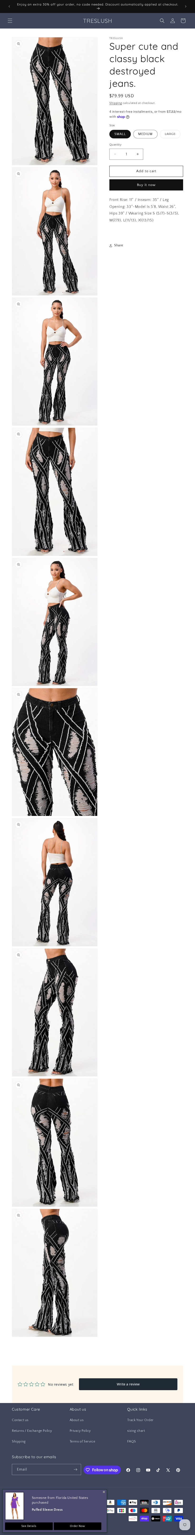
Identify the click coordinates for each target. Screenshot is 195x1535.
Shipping (115, 103)
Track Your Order (140, 1420)
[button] (10, 20)
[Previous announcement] (9, 6)
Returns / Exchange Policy (32, 1431)
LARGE (172, 135)
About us (77, 1420)
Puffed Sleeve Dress (47, 1510)
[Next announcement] (185, 6)
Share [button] (118, 245)
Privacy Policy (80, 1431)
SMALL (120, 134)
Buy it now (146, 185)
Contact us (20, 1420)
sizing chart (136, 1431)
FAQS (131, 1441)
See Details (29, 1526)
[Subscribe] (75, 1469)
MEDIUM (145, 134)
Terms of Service (82, 1441)
